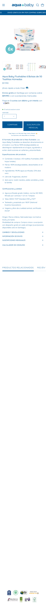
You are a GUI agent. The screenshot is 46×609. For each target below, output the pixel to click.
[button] (37, 5)
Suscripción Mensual (33, 126)
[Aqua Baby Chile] (23, 5)
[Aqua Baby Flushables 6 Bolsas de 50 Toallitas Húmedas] (7, 67)
